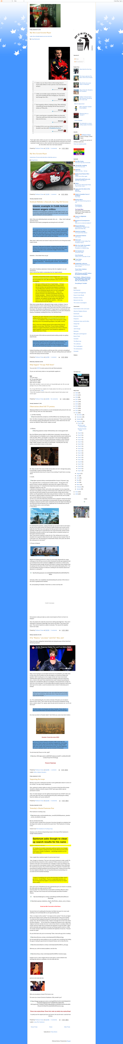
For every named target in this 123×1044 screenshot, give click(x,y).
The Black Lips (77, 341)
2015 (76, 404)
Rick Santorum (40, 1022)
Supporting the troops (37, 779)
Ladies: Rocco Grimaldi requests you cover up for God (41, 36)
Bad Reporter (77, 290)
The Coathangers (78, 346)
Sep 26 (80, 439)
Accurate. (77, 217)
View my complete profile (80, 144)
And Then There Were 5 (80, 180)
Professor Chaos (86, 134)
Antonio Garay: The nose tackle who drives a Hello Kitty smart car (43, 157)
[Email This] (62, 148)
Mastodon (76, 331)
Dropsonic (76, 318)
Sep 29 (80, 433)
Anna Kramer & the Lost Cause (81, 308)
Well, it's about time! (79, 103)
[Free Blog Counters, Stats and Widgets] (84, 501)
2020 (76, 392)
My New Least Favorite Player (40, 33)
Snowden (76, 338)
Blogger (69, 1041)
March (78, 484)
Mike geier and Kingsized (80, 333)
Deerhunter (76, 313)
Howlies (76, 326)
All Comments (79, 61)
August (79, 473)
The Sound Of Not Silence (81, 232)
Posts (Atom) (54, 1031)
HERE (38, 368)
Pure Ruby (77, 196)
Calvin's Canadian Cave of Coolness (82, 195)
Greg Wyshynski (35, 39)
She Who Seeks (79, 161)
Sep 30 (80, 423)
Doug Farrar (34, 160)
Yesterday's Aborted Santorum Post (42, 808)
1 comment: (54, 194)
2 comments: (54, 630)
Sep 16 (80, 450)
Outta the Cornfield (80, 231)
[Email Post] (60, 148)
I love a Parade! (78, 120)
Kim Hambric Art (79, 251)
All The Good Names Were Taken (82, 174)
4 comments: (54, 800)
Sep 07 (80, 464)
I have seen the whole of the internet (82, 189)
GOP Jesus (78, 237)
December (79, 414)
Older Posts (67, 1027)
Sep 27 (80, 437)
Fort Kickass (78, 205)
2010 (76, 491)
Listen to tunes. (78, 270)
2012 (76, 410)
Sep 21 (80, 446)
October (79, 419)
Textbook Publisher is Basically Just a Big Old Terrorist (49, 202)
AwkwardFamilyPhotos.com (82, 179)
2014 (76, 406)
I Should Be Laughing (81, 165)
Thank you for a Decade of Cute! (82, 256)
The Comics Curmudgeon (80, 302)
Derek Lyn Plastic (78, 316)
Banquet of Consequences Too (82, 221)
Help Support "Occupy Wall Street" (42, 365)
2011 (76, 412)
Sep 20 (80, 448)
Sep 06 (80, 466)
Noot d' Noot (77, 336)
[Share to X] (65, 148)
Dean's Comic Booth (79, 295)
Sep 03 (80, 468)
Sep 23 (80, 441)
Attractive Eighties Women (80, 311)
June (78, 478)
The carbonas (77, 343)
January (79, 489)
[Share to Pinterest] (68, 148)
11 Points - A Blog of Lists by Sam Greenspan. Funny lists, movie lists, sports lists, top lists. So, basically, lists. (83, 279)
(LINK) (42, 390)
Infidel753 (77, 169)
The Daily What (79, 209)
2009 (76, 494)
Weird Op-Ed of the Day (85, 69)
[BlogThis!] (63, 148)
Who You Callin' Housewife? (82, 245)
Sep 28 (80, 435)
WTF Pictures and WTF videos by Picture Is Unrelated (83, 274)
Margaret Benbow (80, 226)
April (78, 482)
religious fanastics (41, 772)
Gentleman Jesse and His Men (81, 321)
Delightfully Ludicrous (81, 263)
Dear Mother (78, 260)
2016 (76, 401)
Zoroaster (76, 351)
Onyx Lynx (78, 239)
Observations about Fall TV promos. (42, 406)
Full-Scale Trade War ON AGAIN (82, 162)
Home (50, 1027)
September (79, 421)
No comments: (54, 399)
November (79, 417)
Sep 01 (80, 470)
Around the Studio (79, 252)
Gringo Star (76, 323)
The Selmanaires (78, 348)
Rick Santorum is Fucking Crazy (44, 828)
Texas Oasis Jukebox (81, 269)
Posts (77, 59)
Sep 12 (80, 459)
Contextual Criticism (80, 235)
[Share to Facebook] (66, 148)
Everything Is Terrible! (81, 283)
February (79, 486)
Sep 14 (80, 455)
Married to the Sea (78, 300)
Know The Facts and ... (80, 166)
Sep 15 (80, 453)
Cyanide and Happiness (80, 292)
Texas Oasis (78, 259)
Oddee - (77, 183)
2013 (76, 408)
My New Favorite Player (38, 154)
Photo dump (78, 191)
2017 (76, 399)
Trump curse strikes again (81, 176)
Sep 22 (80, 444)
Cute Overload (79, 255)
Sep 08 (80, 461)
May (78, 480)
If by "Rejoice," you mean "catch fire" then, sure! (47, 638)
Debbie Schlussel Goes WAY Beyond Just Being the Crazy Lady (86, 98)
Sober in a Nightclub (80, 216)
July (78, 475)
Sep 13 (80, 457)
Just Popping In (78, 206)
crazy (35, 1022)
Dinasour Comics (78, 297)
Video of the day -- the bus (81, 171)
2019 (76, 395)
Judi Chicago (77, 328)
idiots (35, 772)
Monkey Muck (79, 199)
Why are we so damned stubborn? (83, 223)
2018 (76, 397)
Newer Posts (34, 1027)
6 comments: (54, 148)
